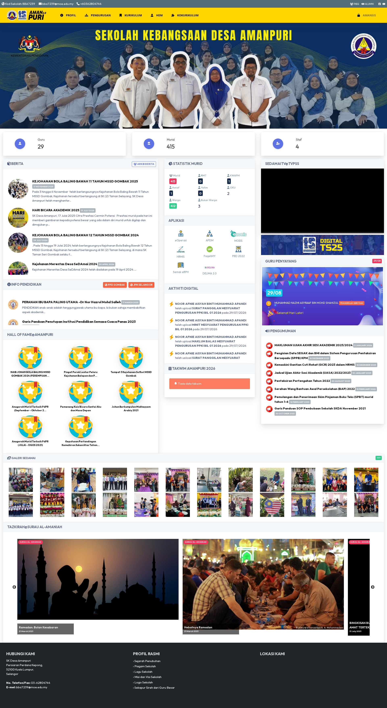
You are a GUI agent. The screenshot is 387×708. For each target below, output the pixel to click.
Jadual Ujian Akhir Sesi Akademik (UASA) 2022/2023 (313, 373)
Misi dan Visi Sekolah (147, 677)
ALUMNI (369, 3)
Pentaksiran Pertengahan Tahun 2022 (302, 381)
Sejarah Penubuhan (147, 661)
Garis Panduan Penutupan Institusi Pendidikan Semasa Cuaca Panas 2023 (79, 322)
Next (373, 587)
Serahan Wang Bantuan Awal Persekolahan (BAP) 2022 (315, 389)
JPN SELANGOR (143, 284)
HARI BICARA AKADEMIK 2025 (55, 210)
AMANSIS (369, 15)
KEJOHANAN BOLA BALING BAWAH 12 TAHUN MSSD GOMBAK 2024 (85, 235)
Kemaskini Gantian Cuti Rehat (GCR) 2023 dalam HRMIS (315, 364)
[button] (67, 15)
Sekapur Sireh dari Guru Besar (154, 687)
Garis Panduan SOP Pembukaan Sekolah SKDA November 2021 (320, 408)
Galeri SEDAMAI (196, 458)
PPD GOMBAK (116, 284)
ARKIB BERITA (145, 164)
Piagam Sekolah (145, 666)
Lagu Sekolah (143, 672)
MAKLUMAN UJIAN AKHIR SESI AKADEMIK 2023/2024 (314, 345)
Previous (14, 587)
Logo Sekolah (143, 682)
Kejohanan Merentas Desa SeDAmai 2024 (64, 264)
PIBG (356, 3)
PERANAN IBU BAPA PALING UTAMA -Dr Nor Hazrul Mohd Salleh (71, 302)
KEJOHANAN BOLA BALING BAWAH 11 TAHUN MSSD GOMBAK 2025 (85, 181)
